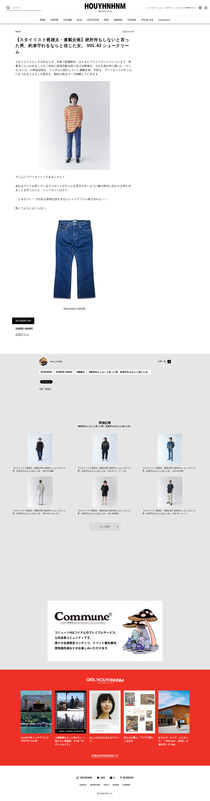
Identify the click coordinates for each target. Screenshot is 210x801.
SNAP (106, 20)
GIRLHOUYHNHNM (105, 755)
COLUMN (67, 20)
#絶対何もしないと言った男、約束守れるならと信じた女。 (119, 372)
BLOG (79, 20)
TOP (41, 389)
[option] (36, 718)
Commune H (164, 20)
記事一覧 (162, 361)
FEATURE (54, 20)
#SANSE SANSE (64, 372)
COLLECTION (93, 20)
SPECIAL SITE (147, 20)
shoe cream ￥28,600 (74, 308)
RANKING (118, 20)
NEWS (43, 20)
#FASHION (46, 372)
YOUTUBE (131, 20)
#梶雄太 (80, 372)
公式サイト (22, 334)
